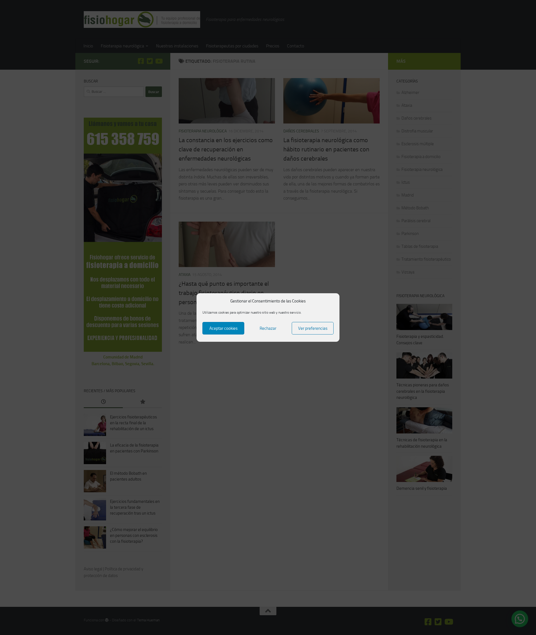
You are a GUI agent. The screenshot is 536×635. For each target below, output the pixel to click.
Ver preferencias (312, 328)
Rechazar (268, 328)
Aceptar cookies (223, 328)
